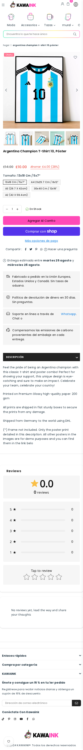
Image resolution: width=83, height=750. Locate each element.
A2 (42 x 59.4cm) (16, 195)
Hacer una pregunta (62, 249)
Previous (6, 90)
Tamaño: (21, 176)
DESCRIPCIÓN (15, 357)
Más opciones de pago (41, 241)
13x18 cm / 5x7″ (15, 182)
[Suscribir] (76, 703)
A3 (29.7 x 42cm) (16, 188)
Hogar (6, 45)
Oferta (9, 54)
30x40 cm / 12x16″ (45, 188)
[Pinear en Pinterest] (36, 249)
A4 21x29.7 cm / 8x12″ (44, 182)
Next (77, 90)
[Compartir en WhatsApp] (41, 249)
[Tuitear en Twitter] (31, 249)
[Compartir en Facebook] (25, 249)
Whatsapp (68, 314)
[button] (76, 4)
